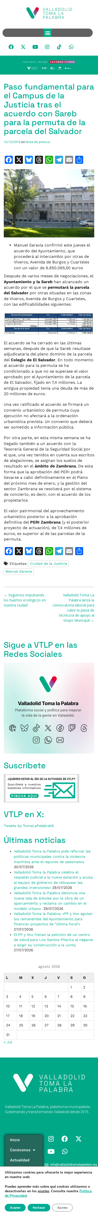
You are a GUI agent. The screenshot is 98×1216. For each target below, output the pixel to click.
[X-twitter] (23, 47)
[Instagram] (47, 47)
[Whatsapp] (71, 47)
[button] (47, 33)
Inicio (15, 1140)
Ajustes (62, 1208)
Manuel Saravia (19, 571)
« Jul (8, 1042)
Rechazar (39, 1208)
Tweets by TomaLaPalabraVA (29, 826)
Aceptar (15, 1208)
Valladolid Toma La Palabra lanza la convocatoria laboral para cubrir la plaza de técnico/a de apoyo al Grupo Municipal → (73, 608)
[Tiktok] (59, 47)
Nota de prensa (38, 142)
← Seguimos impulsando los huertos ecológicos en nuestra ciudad (25, 600)
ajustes (43, 1191)
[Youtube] (35, 47)
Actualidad (19, 1160)
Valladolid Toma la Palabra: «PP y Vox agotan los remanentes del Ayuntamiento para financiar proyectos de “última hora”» (53, 919)
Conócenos (20, 1150)
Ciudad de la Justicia (48, 563)
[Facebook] (11, 47)
